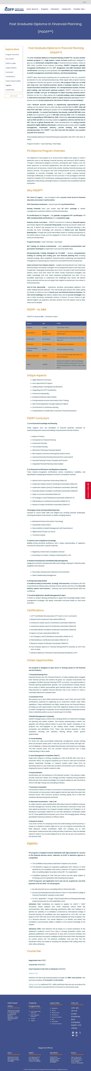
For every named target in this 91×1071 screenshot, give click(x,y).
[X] (80, 1032)
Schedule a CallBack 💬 (88, 490)
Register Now (33, 973)
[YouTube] (73, 1035)
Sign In (85, 2)
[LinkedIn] (73, 1032)
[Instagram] (76, 1035)
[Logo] (14, 9)
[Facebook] (76, 1032)
